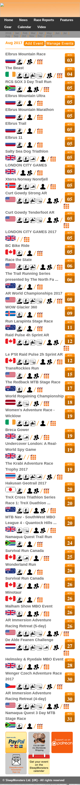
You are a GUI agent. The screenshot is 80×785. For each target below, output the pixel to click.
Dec (40, 36)
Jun (57, 33)
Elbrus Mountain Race (25, 54)
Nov (31, 36)
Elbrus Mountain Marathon (29, 109)
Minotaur (13, 592)
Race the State (18, 259)
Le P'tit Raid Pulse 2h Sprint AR (34, 354)
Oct (24, 36)
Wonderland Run (20, 564)
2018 (49, 36)
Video (41, 27)
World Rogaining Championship (34, 396)
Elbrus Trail (15, 123)
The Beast (14, 68)
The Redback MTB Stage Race (32, 382)
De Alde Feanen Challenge (29, 639)
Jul (65, 33)
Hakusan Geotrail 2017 (26, 483)
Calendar (24, 27)
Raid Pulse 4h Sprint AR (27, 335)
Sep (16, 36)
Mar (33, 33)
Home (8, 20)
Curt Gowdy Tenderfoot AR (29, 212)
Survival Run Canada (24, 550)
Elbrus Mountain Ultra (25, 95)
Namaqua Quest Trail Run (28, 536)
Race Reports (44, 20)
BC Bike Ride (17, 245)
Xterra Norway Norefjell (26, 179)
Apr (41, 33)
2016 (8, 33)
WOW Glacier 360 (21, 307)
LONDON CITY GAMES (26, 165)
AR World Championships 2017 (33, 293)
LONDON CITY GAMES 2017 (31, 231)
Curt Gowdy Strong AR (26, 193)
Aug (7, 36)
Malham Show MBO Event (28, 606)
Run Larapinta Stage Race (29, 321)
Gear (8, 27)
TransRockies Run (22, 368)
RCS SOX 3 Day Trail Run (28, 81)
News (23, 20)
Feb (25, 33)
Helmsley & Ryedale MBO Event (34, 659)
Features (66, 20)
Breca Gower (17, 429)
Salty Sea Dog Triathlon (26, 151)
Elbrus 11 (13, 137)
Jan (17, 33)
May (49, 33)
